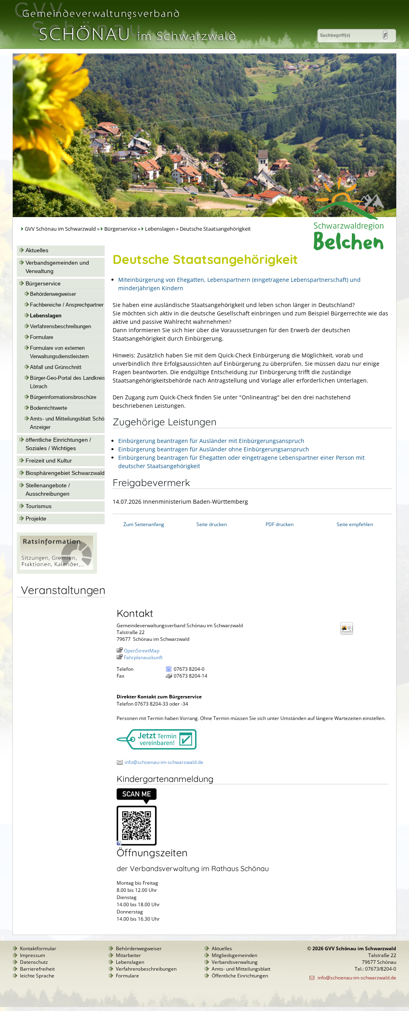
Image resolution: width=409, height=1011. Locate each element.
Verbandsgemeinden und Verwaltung (57, 266)
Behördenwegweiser (53, 294)
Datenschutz (34, 962)
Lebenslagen (160, 228)
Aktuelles (37, 250)
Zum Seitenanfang (143, 524)
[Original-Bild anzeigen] (137, 843)
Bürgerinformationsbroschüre (63, 397)
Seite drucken (212, 524)
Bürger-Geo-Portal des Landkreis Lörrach (67, 382)
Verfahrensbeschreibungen (60, 326)
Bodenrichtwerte (48, 408)
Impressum (32, 955)
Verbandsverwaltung (235, 962)
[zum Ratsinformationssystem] (57, 571)
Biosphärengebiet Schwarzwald (65, 473)
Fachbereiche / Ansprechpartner (66, 305)
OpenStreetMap (141, 650)
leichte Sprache (37, 975)
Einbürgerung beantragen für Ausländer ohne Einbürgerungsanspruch (213, 449)
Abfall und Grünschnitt (55, 367)
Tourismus (39, 506)
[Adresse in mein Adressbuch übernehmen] (349, 634)
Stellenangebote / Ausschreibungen (48, 489)
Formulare (41, 337)
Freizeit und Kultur (49, 460)
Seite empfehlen (355, 524)
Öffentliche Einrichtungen (240, 975)
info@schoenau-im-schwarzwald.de (164, 762)
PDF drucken (280, 524)
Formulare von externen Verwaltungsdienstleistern (59, 352)
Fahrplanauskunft (143, 657)
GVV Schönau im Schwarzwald (60, 228)
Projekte (36, 518)
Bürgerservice (120, 228)
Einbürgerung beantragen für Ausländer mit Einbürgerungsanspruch (211, 441)
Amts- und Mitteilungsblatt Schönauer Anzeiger (73, 423)
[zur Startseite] (128, 45)
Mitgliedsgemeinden (234, 955)
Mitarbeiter (128, 955)
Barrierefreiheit (37, 968)
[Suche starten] (385, 35)
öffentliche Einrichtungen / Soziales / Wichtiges (58, 444)
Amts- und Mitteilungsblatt (241, 968)
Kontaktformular (38, 948)
